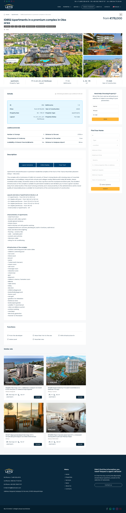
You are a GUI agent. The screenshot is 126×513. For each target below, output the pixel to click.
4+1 (23, 26)
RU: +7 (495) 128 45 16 (82, 1)
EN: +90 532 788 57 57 (98, 1)
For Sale (7, 26)
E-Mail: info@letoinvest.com (12, 487)
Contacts (107, 6)
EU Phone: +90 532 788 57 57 (13, 484)
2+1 (16, 26)
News (67, 483)
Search (105, 188)
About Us (99, 6)
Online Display (44, 165)
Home (59, 6)
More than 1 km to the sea (43, 335)
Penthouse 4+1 (51, 26)
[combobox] (105, 140)
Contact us (108, 485)
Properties (66, 6)
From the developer (15, 335)
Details (38, 397)
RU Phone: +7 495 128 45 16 (12, 477)
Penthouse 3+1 (41, 26)
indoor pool (13, 339)
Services (76, 6)
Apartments (15, 14)
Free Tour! (62, 165)
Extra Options (106, 184)
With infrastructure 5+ (67, 335)
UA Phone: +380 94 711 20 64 (13, 480)
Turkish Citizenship (88, 6)
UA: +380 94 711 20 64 (114, 1)
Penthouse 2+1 (31, 26)
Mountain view (39, 339)
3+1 (20, 26)
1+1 (12, 26)
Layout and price (27, 165)
